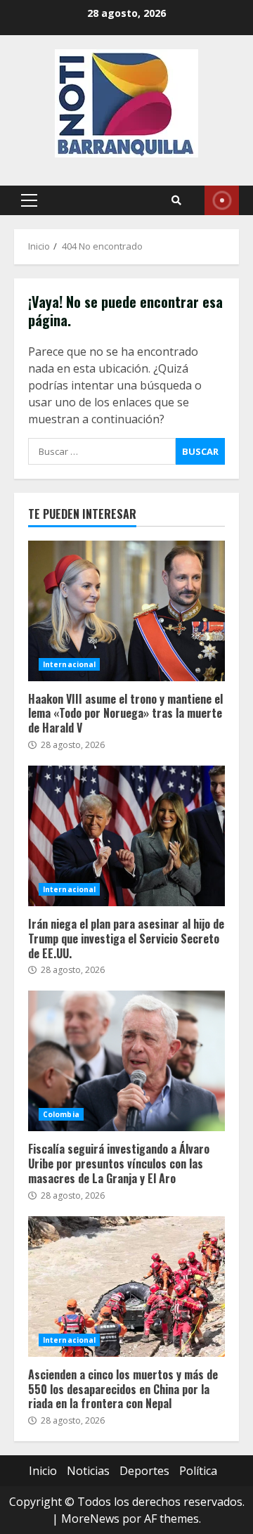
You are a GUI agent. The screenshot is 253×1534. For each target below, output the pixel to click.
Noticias (88, 1470)
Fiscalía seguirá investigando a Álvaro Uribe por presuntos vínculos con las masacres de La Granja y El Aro (126, 1061)
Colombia (61, 1114)
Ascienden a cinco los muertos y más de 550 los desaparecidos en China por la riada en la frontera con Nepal (126, 1286)
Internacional (69, 664)
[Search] (176, 200)
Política (198, 1470)
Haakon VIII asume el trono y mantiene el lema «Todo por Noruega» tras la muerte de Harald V (126, 611)
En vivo (222, 200)
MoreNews (90, 1518)
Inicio (43, 1470)
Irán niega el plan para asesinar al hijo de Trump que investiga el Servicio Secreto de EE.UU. (126, 836)
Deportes (144, 1470)
